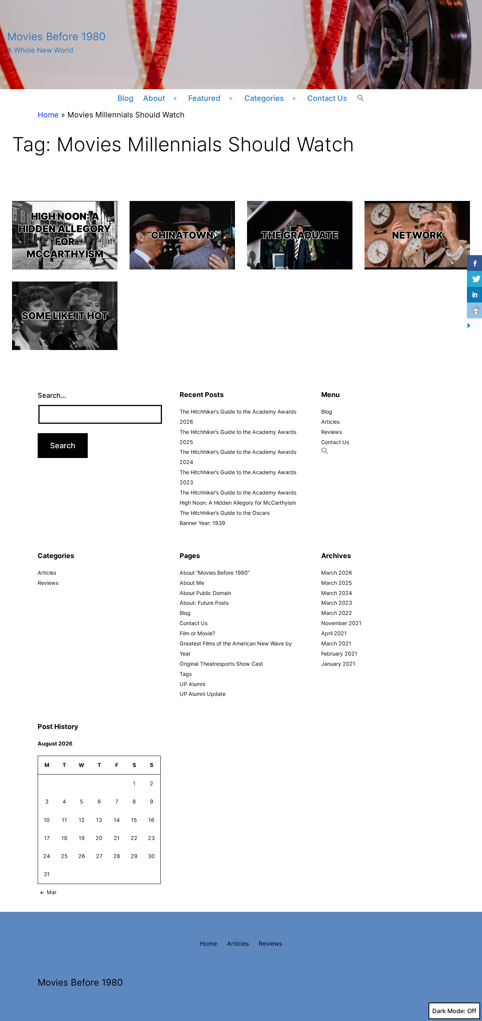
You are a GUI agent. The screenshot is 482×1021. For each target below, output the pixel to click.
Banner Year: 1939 (202, 523)
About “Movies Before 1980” (215, 572)
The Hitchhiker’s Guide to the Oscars (225, 513)
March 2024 (336, 593)
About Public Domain (205, 593)
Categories (264, 98)
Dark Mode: (448, 1011)
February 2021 (339, 653)
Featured (204, 98)
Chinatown (182, 235)
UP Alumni (192, 684)
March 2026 (336, 572)
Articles (330, 421)
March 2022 (336, 613)
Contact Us (327, 98)
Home (48, 114)
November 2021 (341, 623)
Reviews (331, 432)
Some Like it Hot (65, 315)
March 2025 (336, 583)
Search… (52, 395)
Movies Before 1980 (56, 36)
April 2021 (334, 633)
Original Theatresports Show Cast (221, 663)
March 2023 (336, 603)
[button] (360, 98)
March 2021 (336, 643)
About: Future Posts (204, 603)
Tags (186, 674)
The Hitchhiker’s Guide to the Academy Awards (238, 492)
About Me (192, 583)
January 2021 (338, 663)
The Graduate (299, 235)
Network (417, 235)
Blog (125, 98)
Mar (51, 892)
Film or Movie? (197, 633)
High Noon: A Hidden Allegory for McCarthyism (64, 235)
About (154, 98)
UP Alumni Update (203, 694)
